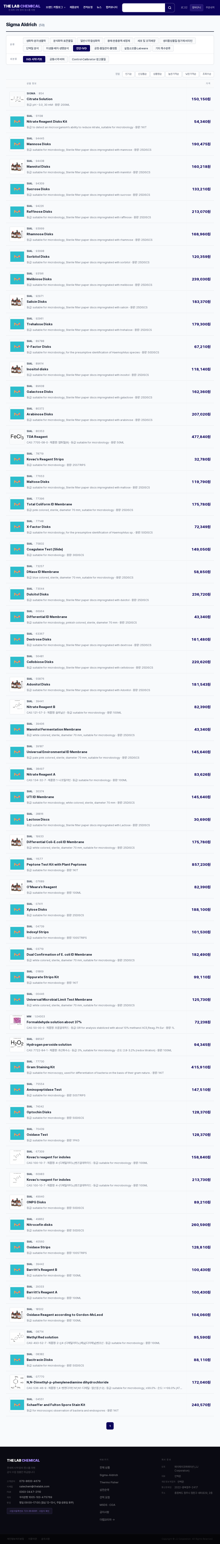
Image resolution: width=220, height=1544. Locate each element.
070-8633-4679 (30, 1481)
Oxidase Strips (38, 1247)
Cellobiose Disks (40, 662)
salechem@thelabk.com (34, 1486)
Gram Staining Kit (41, 1067)
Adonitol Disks (38, 684)
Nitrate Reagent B (41, 707)
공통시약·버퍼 (57, 59)
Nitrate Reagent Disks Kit (47, 122)
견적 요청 (105, 1497)
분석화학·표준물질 (63, 40)
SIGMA (31, 93)
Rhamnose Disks (40, 234)
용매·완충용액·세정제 (118, 40)
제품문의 (74, 7)
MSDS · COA (107, 1504)
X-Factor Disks (39, 527)
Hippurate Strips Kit (43, 977)
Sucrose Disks (38, 189)
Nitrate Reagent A (41, 774)
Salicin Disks (37, 302)
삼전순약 (104, 1489)
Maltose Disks (38, 482)
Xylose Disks (37, 909)
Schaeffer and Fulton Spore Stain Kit (56, 1405)
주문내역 (210, 7)
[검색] (169, 7)
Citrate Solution (39, 99)
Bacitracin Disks (40, 1360)
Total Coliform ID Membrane (49, 504)
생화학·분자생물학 (36, 40)
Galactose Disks (40, 392)
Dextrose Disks (39, 639)
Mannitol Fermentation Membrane (54, 729)
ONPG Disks (36, 1202)
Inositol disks (37, 369)
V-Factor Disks (39, 347)
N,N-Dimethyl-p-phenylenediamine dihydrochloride (67, 1382)
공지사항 (104, 1512)
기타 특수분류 (163, 48)
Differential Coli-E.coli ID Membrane (55, 842)
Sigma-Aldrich (109, 1475)
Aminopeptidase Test (44, 1090)
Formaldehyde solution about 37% (54, 1022)
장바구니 (196, 7)
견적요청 (88, 7)
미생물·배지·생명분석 (57, 48)
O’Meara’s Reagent (42, 887)
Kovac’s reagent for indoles (49, 1157)
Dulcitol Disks (38, 594)
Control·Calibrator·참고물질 (89, 59)
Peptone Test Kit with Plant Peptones (57, 864)
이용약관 (32, 1539)
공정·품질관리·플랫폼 (105, 48)
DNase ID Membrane (43, 572)
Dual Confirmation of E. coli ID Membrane (59, 955)
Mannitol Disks (38, 167)
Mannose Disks (39, 144)
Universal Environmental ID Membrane (57, 752)
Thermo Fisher (109, 1482)
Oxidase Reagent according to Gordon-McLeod (65, 1315)
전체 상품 (105, 1467)
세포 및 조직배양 (146, 40)
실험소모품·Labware (136, 48)
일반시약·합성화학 (90, 40)
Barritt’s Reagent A (42, 1292)
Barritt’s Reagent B (42, 1270)
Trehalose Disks (40, 324)
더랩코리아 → (107, 1519)
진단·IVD (81, 48)
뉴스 (99, 7)
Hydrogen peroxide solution (49, 1045)
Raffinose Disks (39, 212)
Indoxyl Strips (38, 932)
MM (29, 1016)
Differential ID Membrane (47, 617)
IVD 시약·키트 (34, 59)
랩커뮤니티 (112, 7)
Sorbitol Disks (38, 257)
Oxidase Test (37, 1135)
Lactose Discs (38, 819)
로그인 (184, 7)
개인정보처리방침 (15, 1539)
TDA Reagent (37, 437)
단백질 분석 (32, 48)
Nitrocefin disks (40, 1225)
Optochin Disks (39, 1112)
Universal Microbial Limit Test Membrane (59, 1000)
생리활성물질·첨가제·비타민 (177, 40)
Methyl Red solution (42, 1337)
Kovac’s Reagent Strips (45, 459)
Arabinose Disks (40, 414)
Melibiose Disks (39, 279)
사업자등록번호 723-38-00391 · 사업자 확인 (29, 1511)
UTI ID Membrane (40, 797)
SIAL (30, 115)
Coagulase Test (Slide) (45, 549)
